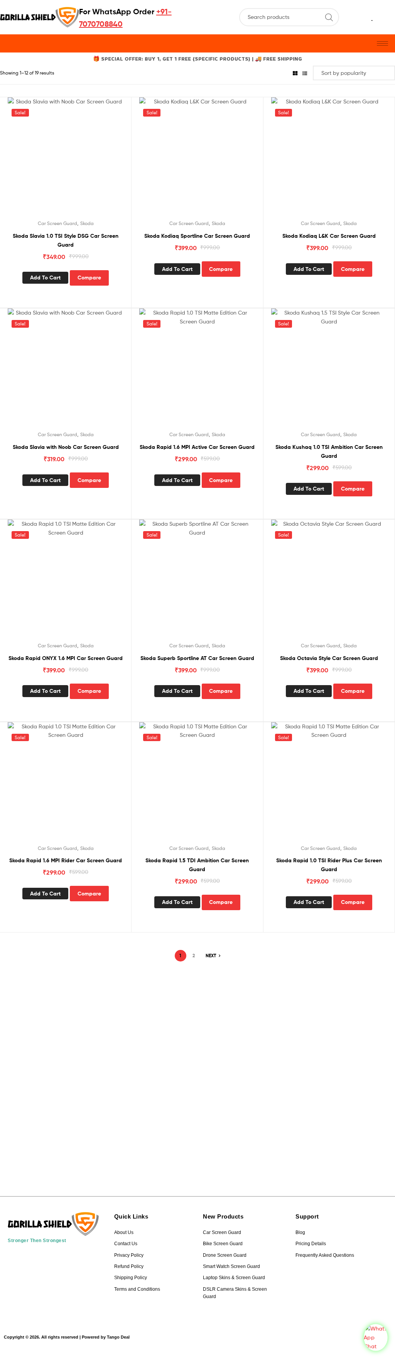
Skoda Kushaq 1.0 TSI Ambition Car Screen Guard (329, 451)
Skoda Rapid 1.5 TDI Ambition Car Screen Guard (197, 865)
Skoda (87, 223)
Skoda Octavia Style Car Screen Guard (329, 658)
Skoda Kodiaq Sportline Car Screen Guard (197, 235)
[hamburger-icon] (382, 43)
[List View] (304, 73)
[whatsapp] (60, 1260)
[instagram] (19, 1260)
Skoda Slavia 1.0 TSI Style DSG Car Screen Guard (65, 240)
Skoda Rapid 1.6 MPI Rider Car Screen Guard (65, 860)
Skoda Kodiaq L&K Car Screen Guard (329, 235)
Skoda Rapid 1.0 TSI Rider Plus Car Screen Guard (329, 865)
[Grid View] (295, 73)
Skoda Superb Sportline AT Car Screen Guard (197, 658)
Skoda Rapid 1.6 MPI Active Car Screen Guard (197, 446)
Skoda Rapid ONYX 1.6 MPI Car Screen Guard (65, 658)
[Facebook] (40, 1260)
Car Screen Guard (57, 223)
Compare (89, 277)
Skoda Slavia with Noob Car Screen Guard (66, 446)
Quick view (74, 161)
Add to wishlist (56, 161)
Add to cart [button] (45, 277)
